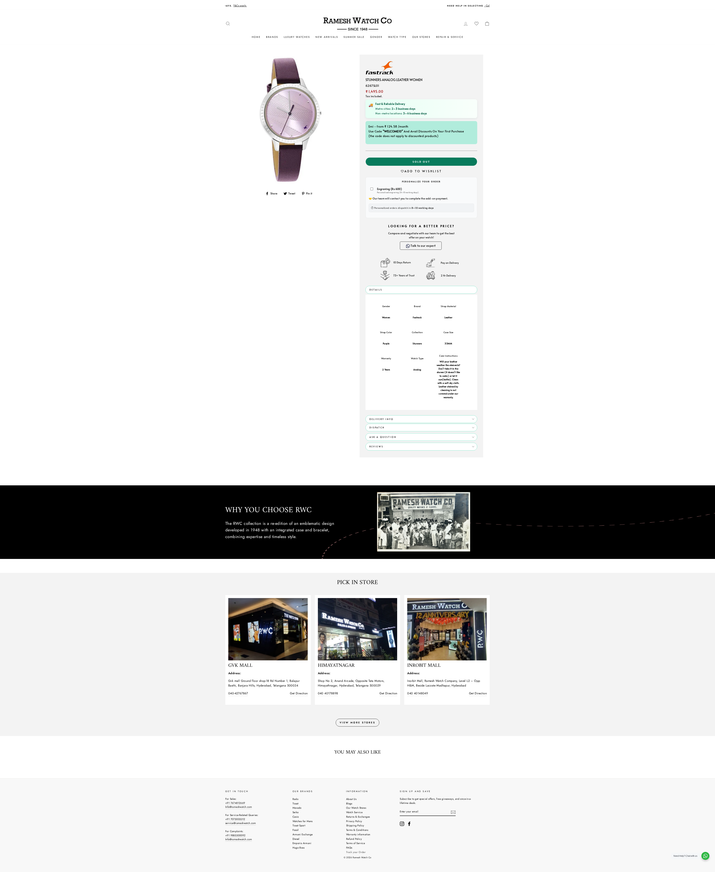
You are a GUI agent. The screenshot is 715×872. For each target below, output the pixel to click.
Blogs (349, 803)
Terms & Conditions (357, 830)
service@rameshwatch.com (240, 823)
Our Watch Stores (356, 808)
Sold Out (421, 161)
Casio (296, 817)
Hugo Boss (299, 847)
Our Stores (421, 37)
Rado (295, 799)
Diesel (296, 839)
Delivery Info (381, 419)
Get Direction (299, 693)
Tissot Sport (299, 825)
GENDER (376, 37)
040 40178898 (328, 693)
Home (256, 37)
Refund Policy (354, 839)
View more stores (357, 722)
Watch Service (354, 812)
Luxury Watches (297, 37)
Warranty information (358, 834)
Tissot (295, 803)
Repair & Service (449, 37)
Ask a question (382, 436)
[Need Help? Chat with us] (705, 856)
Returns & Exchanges (358, 817)
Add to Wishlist (423, 171)
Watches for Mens (303, 821)
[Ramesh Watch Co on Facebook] (409, 824)
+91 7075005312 (235, 819)
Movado (297, 808)
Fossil (296, 830)
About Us (351, 799)
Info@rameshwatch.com (238, 807)
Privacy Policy (354, 821)
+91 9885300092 (235, 835)
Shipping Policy (355, 825)
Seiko (296, 812)
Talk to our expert (423, 245)
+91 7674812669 (235, 803)
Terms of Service (355, 843)
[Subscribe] (453, 811)
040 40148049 (417, 693)
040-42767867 (238, 693)
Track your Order (356, 852)
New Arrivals (326, 37)
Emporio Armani (302, 843)
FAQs (349, 847)
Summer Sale (354, 37)
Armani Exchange (303, 834)
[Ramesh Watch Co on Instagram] (402, 824)
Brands (272, 37)
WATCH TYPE (397, 37)
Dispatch (377, 427)
